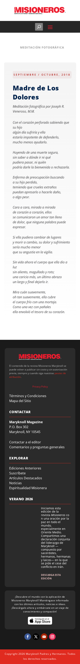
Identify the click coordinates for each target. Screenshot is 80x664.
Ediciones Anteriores (25, 468)
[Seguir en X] (36, 636)
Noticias (15, 483)
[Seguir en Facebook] (27, 636)
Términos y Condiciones (27, 396)
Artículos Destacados (25, 478)
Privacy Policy (40, 386)
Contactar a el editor (25, 442)
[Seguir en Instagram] (52, 636)
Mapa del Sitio (20, 401)
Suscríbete (17, 473)
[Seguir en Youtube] (44, 636)
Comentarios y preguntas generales (37, 447)
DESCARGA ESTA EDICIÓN (51, 576)
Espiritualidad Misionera (28, 488)
